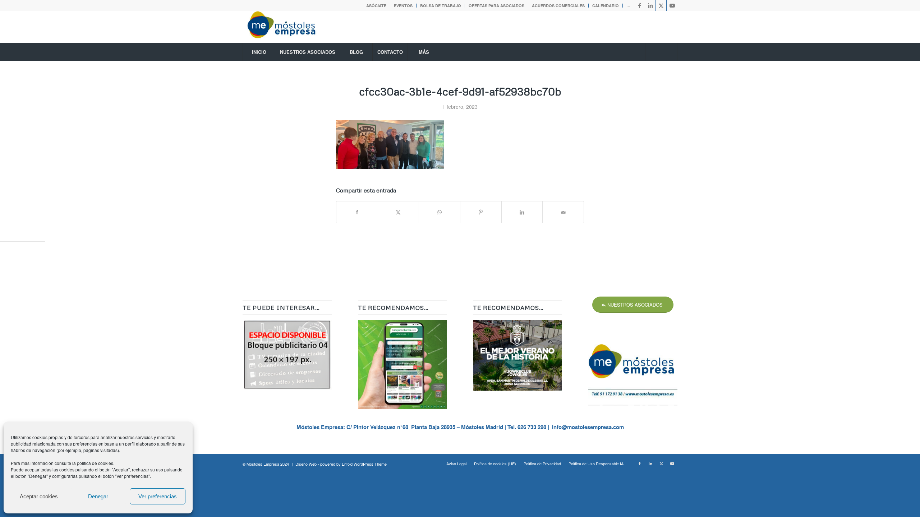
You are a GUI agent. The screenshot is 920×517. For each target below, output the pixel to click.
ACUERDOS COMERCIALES (558, 5)
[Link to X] (661, 5)
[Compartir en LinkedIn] (522, 212)
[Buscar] (661, 52)
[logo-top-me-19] (288, 27)
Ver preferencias (157, 496)
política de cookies (95, 463)
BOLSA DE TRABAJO (440, 5)
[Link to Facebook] (639, 5)
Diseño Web (306, 464)
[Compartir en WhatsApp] (439, 212)
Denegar (98, 496)
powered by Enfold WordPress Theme (353, 464)
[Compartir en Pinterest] (480, 212)
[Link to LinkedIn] (650, 5)
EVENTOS (403, 5)
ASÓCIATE (376, 5)
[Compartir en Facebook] (357, 212)
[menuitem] (376, 6)
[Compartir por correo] (563, 212)
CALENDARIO (605, 5)
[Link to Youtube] (672, 5)
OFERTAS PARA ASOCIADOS (496, 5)
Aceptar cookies (39, 496)
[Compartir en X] (398, 212)
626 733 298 (532, 427)
